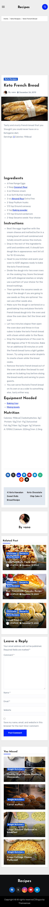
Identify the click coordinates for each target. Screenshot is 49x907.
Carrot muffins (15, 805)
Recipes (24, 7)
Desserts (23, 553)
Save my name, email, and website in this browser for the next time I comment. (23, 724)
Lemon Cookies (14, 620)
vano (13, 92)
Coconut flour (20, 187)
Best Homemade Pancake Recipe (24, 591)
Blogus (38, 899)
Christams (11, 553)
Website (7, 710)
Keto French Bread (21, 86)
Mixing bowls (13, 407)
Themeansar (24, 903)
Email (7, 701)
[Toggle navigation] (3, 6)
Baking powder (20, 210)
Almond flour (18, 198)
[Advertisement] (24, 49)
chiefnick (14, 565)
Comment (9, 655)
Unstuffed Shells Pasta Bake (21, 562)
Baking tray (12, 403)
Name (7, 692)
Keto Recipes (11, 79)
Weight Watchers (16, 769)
